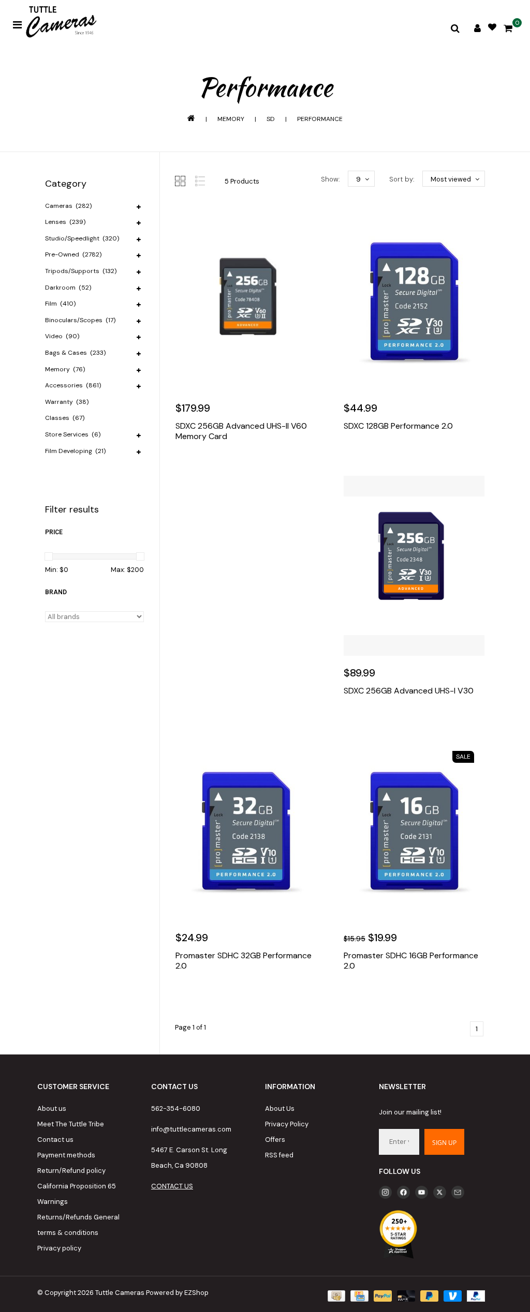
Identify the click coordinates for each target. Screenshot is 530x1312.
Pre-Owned (73, 254)
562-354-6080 (175, 1108)
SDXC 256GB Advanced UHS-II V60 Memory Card (241, 431)
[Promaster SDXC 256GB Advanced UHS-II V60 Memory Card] (246, 301)
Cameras (68, 206)
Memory (230, 119)
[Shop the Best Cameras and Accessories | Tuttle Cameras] (60, 23)
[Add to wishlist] (208, 467)
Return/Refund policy (71, 1170)
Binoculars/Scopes (80, 320)
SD (271, 119)
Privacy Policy (286, 1124)
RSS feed (279, 1155)
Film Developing (75, 451)
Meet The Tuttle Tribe (70, 1124)
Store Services (72, 434)
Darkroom (68, 287)
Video (62, 336)
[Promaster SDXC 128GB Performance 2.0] (414, 301)
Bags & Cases (75, 353)
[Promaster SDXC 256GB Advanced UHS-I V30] (414, 566)
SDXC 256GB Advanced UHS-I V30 (409, 691)
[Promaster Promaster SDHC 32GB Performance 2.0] (246, 831)
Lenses (65, 222)
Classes (64, 418)
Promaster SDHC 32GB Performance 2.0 (243, 961)
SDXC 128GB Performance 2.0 (398, 426)
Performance (320, 119)
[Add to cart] (185, 467)
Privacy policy (59, 1248)
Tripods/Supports (80, 271)
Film (60, 303)
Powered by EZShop (177, 1292)
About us (51, 1108)
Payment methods (66, 1155)
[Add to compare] (230, 467)
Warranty (67, 402)
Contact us (55, 1139)
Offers (275, 1139)
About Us (280, 1108)
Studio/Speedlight (82, 238)
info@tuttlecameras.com (191, 1129)
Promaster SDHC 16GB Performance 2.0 (411, 961)
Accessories (73, 385)
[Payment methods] (335, 1295)
